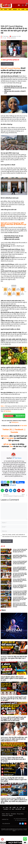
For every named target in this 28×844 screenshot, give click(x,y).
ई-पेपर (23, 809)
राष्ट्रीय (10, 9)
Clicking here (14, 422)
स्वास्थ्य (13, 809)
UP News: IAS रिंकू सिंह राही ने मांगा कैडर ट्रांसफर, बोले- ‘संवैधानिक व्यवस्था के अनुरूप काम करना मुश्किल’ (20, 586)
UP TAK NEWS (23, 425)
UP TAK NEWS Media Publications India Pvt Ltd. (13, 829)
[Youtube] (25, 823)
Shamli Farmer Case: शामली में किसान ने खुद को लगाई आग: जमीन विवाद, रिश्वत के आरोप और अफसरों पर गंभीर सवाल (20, 604)
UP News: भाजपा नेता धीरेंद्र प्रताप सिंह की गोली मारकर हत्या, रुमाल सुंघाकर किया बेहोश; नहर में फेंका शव (20, 551)
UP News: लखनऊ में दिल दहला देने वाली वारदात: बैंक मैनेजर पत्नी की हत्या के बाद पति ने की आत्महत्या (20, 580)
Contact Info (5, 815)
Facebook (19, 429)
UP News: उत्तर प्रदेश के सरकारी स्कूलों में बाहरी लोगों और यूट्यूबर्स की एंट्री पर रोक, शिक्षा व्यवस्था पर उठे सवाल (20, 562)
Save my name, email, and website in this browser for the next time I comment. (14, 535)
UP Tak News (16, 458)
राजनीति (22, 9)
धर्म (10, 809)
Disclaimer (13, 814)
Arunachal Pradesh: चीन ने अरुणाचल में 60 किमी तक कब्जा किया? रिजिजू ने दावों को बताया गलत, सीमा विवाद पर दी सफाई (20, 598)
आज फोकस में (6, 809)
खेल (19, 9)
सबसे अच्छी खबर (18, 809)
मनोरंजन (5, 9)
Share (12, 485)
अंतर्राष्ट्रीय (15, 9)
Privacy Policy (20, 814)
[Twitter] (23, 823)
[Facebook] (20, 823)
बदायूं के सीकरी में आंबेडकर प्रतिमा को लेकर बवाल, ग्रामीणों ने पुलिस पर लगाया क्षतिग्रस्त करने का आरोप (20, 556)
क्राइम (24, 807)
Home (3, 814)
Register (11, 815)
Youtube (14, 432)
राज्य (1, 9)
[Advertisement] (14, 17)
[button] (26, 5)
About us (8, 814)
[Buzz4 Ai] (14, 638)
